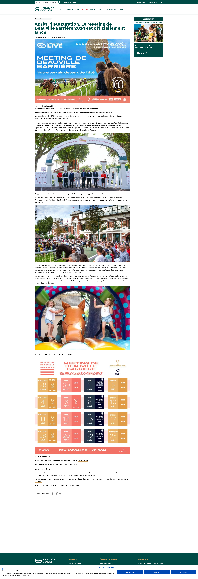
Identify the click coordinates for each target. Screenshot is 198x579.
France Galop (49, 560)
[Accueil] (44, 9)
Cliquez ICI (38, 481)
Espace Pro (151, 2)
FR (159, 2)
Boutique (93, 9)
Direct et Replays (70, 2)
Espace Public (140, 2)
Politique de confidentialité (106, 567)
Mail (60, 493)
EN (162, 2)
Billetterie (85, 9)
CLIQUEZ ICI (83, 460)
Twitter (56, 493)
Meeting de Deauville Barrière (43, 18)
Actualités (121, 9)
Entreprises (101, 9)
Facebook (52, 493)
